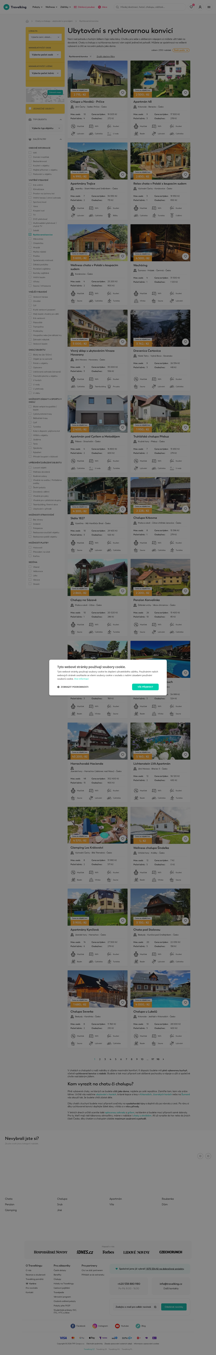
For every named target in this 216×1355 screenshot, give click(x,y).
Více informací (81, 678)
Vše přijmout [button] (145, 686)
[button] (72, 687)
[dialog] (108, 677)
